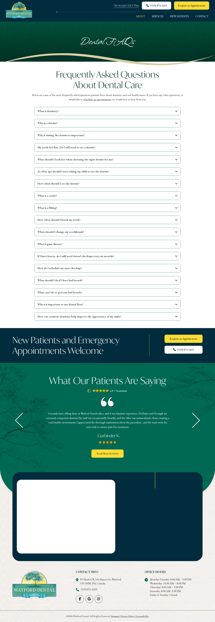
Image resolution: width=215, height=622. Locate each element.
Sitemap (115, 616)
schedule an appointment (97, 99)
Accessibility (142, 616)
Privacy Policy (127, 616)
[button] (107, 111)
